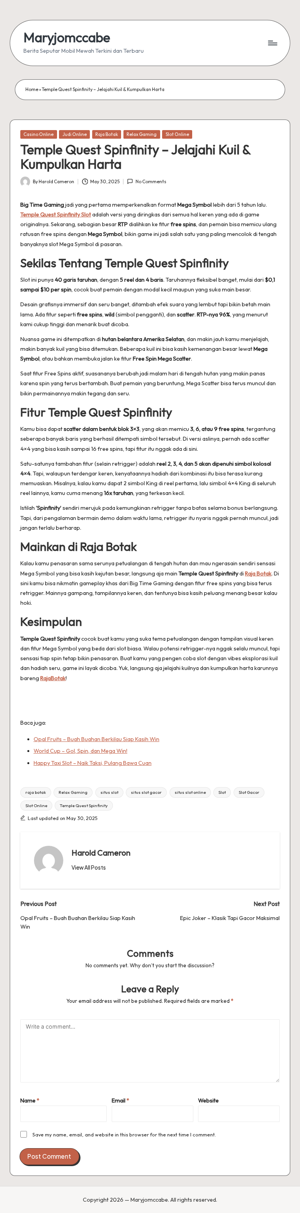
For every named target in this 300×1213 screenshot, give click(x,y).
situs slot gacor (146, 792)
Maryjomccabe (66, 37)
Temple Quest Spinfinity (84, 805)
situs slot (109, 792)
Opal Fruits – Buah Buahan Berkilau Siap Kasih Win (96, 739)
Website (208, 1100)
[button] (88, 868)
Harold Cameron (100, 852)
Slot (222, 792)
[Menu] (272, 43)
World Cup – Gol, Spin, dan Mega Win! (80, 750)
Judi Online (74, 134)
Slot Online (177, 134)
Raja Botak (106, 134)
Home (31, 89)
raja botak (35, 792)
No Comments (151, 181)
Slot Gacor (249, 792)
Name (29, 1100)
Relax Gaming (142, 134)
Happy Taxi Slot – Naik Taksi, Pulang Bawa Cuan (93, 762)
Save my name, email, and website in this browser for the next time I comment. (124, 1134)
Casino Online (38, 134)
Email (120, 1100)
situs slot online (190, 792)
